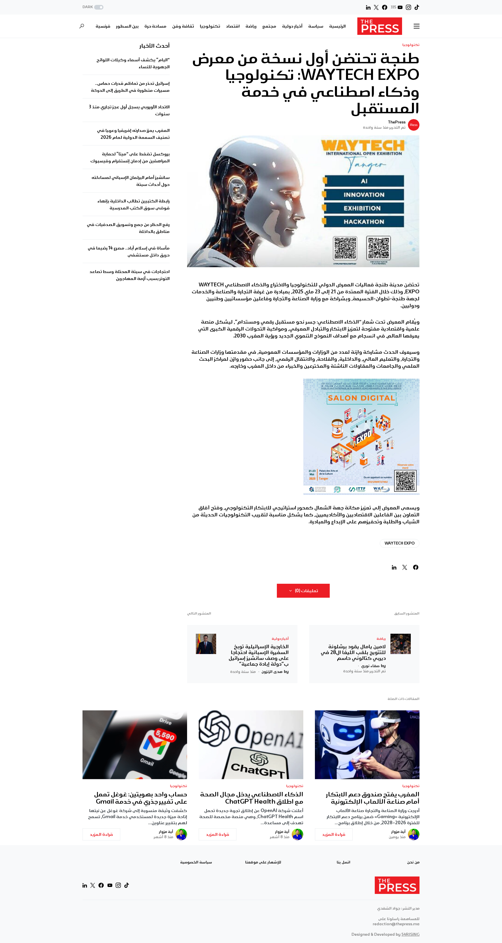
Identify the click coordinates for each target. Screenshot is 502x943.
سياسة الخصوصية (196, 862)
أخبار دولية (280, 639)
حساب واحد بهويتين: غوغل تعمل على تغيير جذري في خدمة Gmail (140, 798)
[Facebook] (384, 7)
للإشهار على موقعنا (263, 862)
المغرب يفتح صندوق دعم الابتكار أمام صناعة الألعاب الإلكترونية (372, 798)
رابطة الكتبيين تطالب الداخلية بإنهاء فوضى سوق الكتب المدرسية (133, 205)
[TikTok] (416, 7)
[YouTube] (109, 885)
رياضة (381, 639)
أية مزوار (398, 831)
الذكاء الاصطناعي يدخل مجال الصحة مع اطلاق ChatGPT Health (251, 798)
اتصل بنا (343, 862)
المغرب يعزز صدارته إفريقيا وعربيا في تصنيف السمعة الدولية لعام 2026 (133, 134)
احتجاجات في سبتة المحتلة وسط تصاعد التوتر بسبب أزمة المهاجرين (129, 275)
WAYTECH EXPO (400, 543)
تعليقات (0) (306, 590)
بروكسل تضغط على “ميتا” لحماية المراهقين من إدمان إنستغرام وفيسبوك (130, 158)
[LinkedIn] (368, 7)
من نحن (413, 862)
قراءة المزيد (333, 834)
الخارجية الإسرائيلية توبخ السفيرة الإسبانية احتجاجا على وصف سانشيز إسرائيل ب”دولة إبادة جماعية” (259, 655)
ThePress (397, 122)
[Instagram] (408, 7)
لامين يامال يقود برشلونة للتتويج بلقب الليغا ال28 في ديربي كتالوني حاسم (353, 652)
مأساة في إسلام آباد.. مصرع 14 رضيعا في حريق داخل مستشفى (129, 252)
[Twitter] (376, 7)
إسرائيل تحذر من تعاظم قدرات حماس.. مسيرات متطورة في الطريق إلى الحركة (130, 87)
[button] (94, 7)
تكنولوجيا (410, 45)
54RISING (410, 934)
